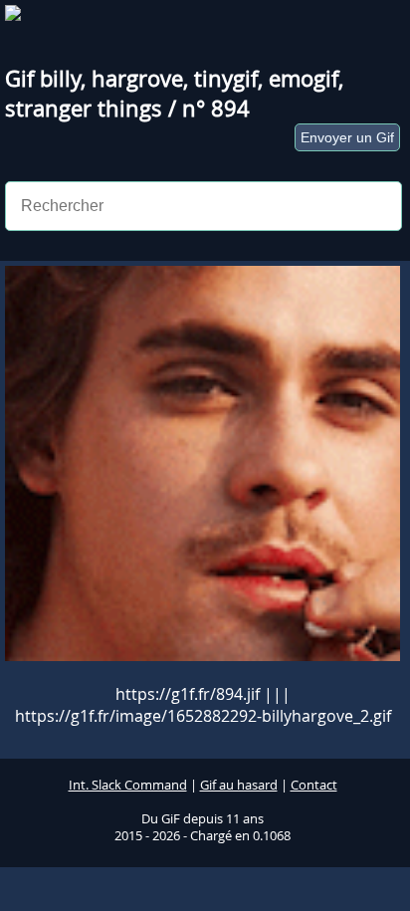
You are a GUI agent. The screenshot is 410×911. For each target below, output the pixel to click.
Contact (314, 785)
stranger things (83, 108)
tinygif (226, 79)
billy (60, 79)
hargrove (137, 79)
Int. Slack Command (128, 785)
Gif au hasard (239, 785)
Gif (22, 79)
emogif (303, 79)
